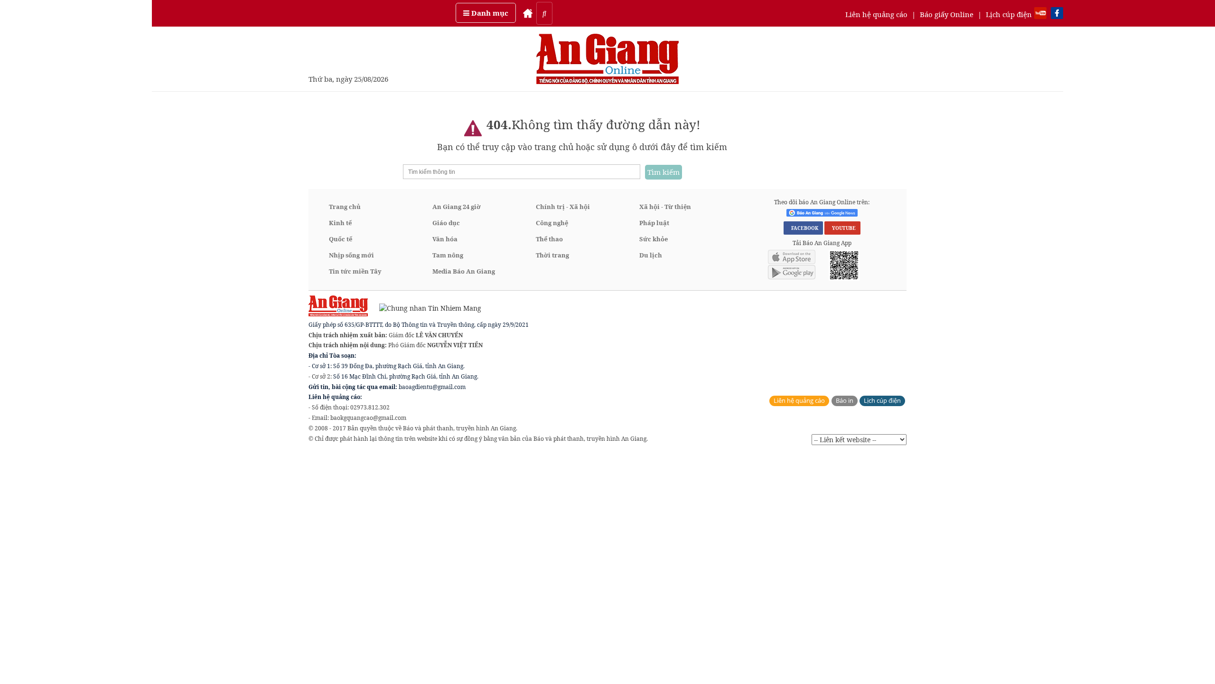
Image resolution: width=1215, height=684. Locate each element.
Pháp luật (654, 222)
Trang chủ (345, 206)
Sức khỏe (653, 239)
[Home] (528, 13)
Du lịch (650, 255)
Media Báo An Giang (463, 271)
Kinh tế (340, 222)
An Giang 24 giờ (456, 206)
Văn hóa (445, 239)
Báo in (844, 401)
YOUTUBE (842, 228)
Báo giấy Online (946, 14)
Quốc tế (340, 239)
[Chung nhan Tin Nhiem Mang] (425, 307)
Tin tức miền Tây (355, 271)
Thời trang (552, 255)
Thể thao (549, 239)
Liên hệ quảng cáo (876, 14)
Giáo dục (446, 222)
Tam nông (447, 255)
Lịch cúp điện (1009, 14)
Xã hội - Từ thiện (665, 206)
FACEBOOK (803, 228)
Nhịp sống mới (351, 255)
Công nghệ (552, 222)
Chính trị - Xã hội (563, 206)
